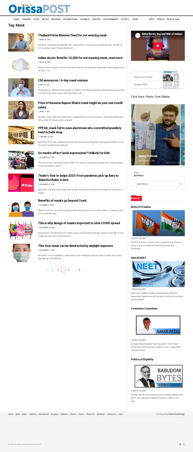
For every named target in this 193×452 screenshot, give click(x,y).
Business (85, 19)
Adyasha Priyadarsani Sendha (157, 156)
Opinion (73, 414)
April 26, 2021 (45, 40)
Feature (96, 19)
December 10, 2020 (46, 184)
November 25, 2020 (47, 228)
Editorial (64, 414)
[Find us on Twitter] (184, 444)
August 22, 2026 (138, 391)
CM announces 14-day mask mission (63, 80)
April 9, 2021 (44, 85)
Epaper (160, 19)
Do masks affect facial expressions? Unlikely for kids (74, 153)
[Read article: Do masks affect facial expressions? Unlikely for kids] (21, 160)
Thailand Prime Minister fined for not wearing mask (72, 35)
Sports (125, 19)
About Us (90, 414)
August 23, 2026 (138, 340)
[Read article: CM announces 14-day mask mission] (21, 87)
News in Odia (173, 19)
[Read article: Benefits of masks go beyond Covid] (21, 208)
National (56, 19)
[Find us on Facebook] (180, 444)
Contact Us (111, 414)
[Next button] (183, 134)
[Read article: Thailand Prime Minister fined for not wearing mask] (21, 42)
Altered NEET (138, 257)
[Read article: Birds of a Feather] (159, 223)
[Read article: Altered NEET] (159, 274)
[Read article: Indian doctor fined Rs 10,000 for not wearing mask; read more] (21, 65)
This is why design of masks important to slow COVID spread (79, 223)
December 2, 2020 (46, 205)
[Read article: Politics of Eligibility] (159, 376)
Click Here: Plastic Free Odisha (150, 96)
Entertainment (111, 19)
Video (151, 19)
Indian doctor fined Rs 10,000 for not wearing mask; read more (80, 58)
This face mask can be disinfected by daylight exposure (75, 246)
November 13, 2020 (47, 250)
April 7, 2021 (44, 112)
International (70, 19)
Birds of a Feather (141, 206)
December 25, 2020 (46, 157)
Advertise (101, 414)
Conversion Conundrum (144, 308)
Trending (26, 19)
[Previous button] (133, 134)
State (36, 19)
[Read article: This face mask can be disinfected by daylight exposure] (21, 253)
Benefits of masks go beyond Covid (62, 200)
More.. (136, 19)
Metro (45, 19)
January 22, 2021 (46, 137)
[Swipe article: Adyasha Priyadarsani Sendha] (158, 134)
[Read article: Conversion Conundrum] (159, 325)
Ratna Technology (177, 414)
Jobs (120, 414)
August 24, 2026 (138, 289)
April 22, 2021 (45, 62)
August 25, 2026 (138, 238)
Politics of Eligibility (142, 359)
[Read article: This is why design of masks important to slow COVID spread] (21, 230)
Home (16, 19)
